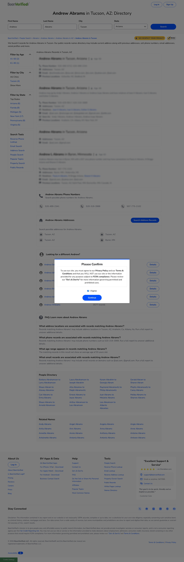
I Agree (93, 290)
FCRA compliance (101, 276)
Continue (92, 297)
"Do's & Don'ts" (73, 279)
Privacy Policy (101, 270)
